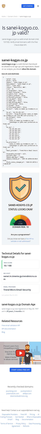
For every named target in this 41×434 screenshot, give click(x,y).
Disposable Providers (10, 414)
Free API (24, 414)
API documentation (9, 329)
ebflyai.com (27, 393)
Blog (3, 332)
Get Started (19, 417)
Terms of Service (7, 423)
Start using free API (20, 370)
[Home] (3, 6)
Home (4, 16)
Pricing (32, 414)
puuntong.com (11, 391)
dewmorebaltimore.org (19, 396)
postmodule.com (12, 393)
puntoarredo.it (26, 391)
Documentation (27, 419)
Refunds (26, 426)
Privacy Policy (21, 423)
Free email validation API (11, 325)
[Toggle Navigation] (38, 6)
